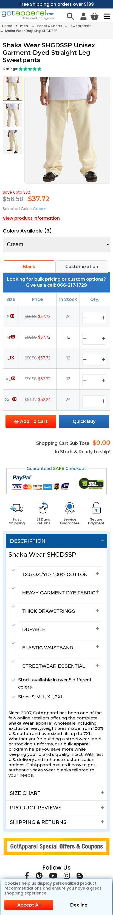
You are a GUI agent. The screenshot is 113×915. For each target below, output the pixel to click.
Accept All (29, 905)
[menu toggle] (105, 16)
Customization (81, 266)
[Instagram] (67, 877)
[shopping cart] (94, 16)
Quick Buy (84, 421)
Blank (29, 266)
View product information (31, 218)
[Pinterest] (39, 877)
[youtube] (53, 877)
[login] (83, 16)
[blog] (80, 877)
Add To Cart (33, 421)
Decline (78, 905)
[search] (70, 16)
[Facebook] (27, 877)
